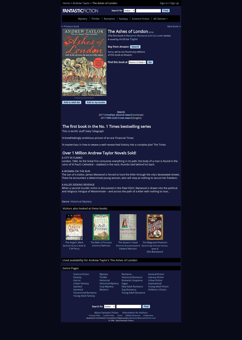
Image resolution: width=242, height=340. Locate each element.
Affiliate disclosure (132, 315)
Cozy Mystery (106, 286)
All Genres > (161, 18)
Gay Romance (129, 289)
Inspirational (154, 283)
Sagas (125, 283)
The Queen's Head (128, 242)
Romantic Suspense (132, 280)
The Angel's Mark (74, 242)
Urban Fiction (155, 280)
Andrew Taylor (128, 39)
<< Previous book (70, 26)
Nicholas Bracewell (124, 245)
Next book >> (174, 26)
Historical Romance (132, 277)
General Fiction (156, 274)
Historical (105, 280)
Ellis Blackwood (155, 251)
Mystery (82, 18)
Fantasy (123, 18)
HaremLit (78, 289)
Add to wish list (72, 102)
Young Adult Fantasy (84, 295)
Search (135, 46)
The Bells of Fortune (101, 242)
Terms (119, 315)
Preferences (148, 315)
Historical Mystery (81, 201)
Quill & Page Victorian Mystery (155, 245)
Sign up (174, 3)
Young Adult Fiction (158, 286)
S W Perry (74, 248)
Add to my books (96, 102)
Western (104, 289)
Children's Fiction (157, 289)
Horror (77, 280)
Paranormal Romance (84, 292)
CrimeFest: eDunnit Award (118, 114)
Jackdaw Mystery (71, 245)
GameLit (77, 286)
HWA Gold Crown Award (119, 117)
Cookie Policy (108, 315)
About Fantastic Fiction (106, 312)
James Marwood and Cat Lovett (146, 35)
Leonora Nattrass (101, 245)
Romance (109, 18)
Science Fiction (140, 18)
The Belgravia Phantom (155, 242)
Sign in (164, 3)
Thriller (95, 18)
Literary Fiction (156, 277)
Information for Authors (135, 312)
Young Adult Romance (133, 292)
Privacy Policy (94, 315)
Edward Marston (128, 248)
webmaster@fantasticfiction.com (142, 318)
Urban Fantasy (81, 283)
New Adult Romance (132, 286)
